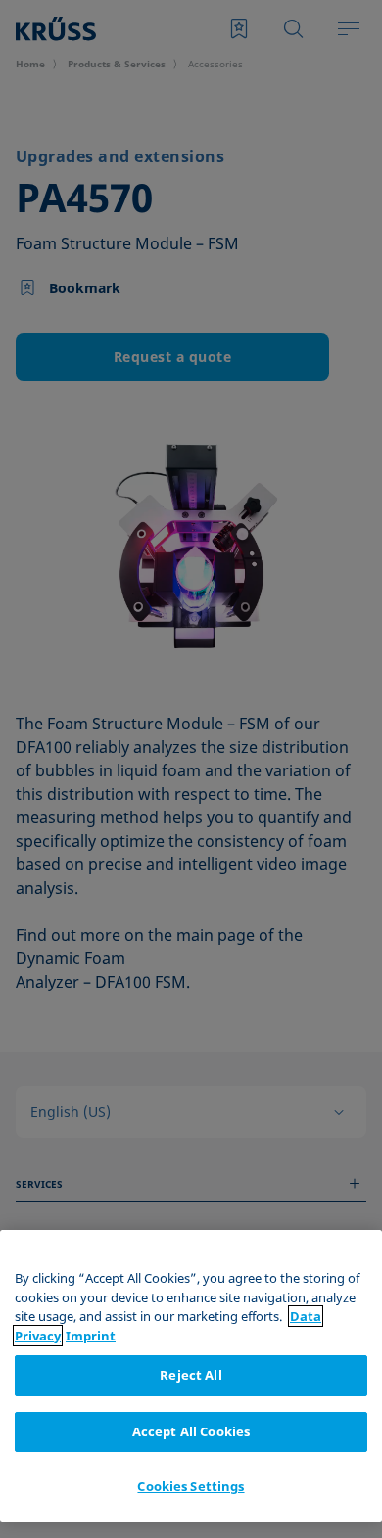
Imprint (91, 1335)
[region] (191, 1376)
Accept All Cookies (191, 1431)
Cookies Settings (190, 1486)
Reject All (190, 1375)
